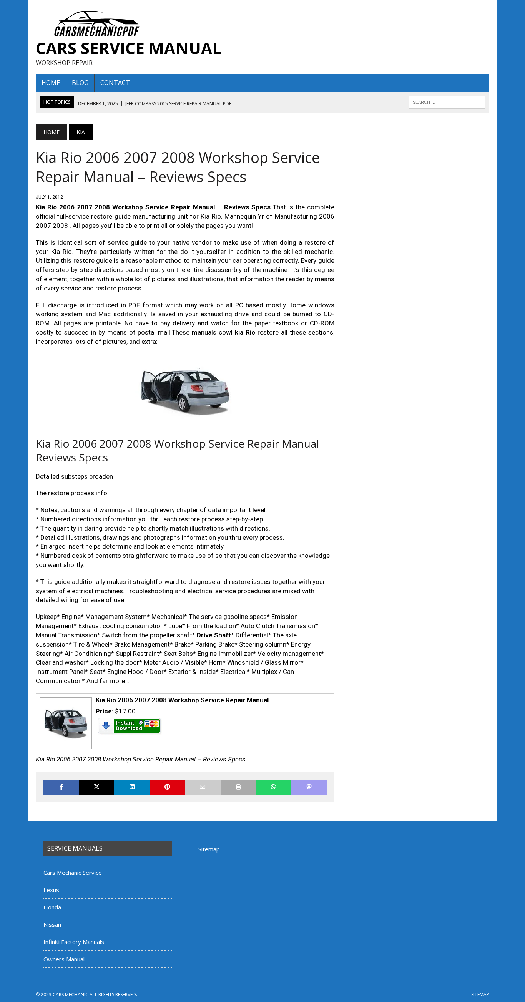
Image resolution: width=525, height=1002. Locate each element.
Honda (52, 907)
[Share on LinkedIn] (132, 787)
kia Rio (245, 332)
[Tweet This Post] (96, 787)
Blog (80, 82)
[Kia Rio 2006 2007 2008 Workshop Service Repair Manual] (65, 746)
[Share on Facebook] (61, 787)
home (51, 82)
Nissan (52, 924)
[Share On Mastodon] (309, 787)
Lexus (51, 890)
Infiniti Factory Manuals (73, 942)
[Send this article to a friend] (202, 787)
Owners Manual (64, 959)
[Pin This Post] (167, 787)
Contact (115, 82)
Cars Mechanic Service (72, 872)
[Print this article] (238, 787)
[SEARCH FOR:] (447, 101)
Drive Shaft (214, 635)
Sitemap (209, 849)
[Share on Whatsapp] (273, 787)
